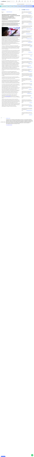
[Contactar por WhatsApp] (32, 455)
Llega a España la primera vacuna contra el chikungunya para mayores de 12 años (27, 83)
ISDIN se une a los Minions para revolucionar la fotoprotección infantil (26, 58)
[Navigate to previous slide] (0, 6)
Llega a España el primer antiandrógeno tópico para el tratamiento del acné (27, 12)
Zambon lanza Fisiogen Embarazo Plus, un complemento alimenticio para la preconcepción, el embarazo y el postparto (27, 31)
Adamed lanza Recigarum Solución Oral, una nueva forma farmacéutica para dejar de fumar (27, 113)
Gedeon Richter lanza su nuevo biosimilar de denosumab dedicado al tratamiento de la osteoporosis (27, 109)
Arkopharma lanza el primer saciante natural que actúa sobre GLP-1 (26, 66)
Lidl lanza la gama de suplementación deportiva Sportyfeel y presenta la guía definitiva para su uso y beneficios (27, 92)
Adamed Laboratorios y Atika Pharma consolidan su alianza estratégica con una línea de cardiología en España (27, 70)
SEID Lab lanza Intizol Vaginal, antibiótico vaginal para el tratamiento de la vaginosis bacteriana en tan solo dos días (27, 62)
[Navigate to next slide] (33, 6)
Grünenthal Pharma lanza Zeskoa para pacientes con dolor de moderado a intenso (26, 96)
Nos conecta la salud (8, 96)
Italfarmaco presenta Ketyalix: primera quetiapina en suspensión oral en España (27, 105)
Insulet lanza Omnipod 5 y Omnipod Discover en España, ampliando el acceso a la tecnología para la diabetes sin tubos (27, 45)
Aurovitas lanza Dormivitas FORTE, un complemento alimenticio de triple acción (27, 41)
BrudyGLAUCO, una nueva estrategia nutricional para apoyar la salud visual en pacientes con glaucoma (27, 88)
